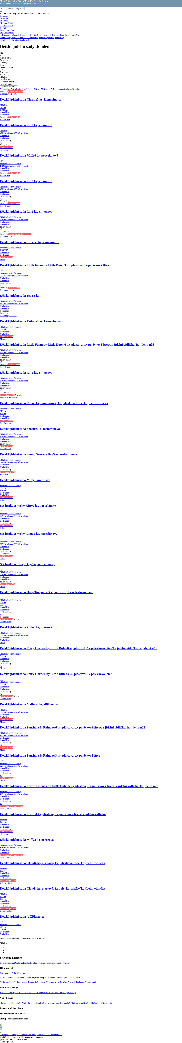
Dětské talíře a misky (35, 963)
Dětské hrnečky (63, 963)
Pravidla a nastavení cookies (50, 1034)
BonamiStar (107, 1003)
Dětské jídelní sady (56, 37)
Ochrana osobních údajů (27, 1034)
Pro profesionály (53, 1003)
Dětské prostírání (7, 963)
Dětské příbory (50, 963)
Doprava (15, 992)
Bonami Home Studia (51, 992)
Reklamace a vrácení (28, 992)
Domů (2, 37)
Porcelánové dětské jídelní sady (13, 973)
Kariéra (43, 1003)
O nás (16, 1003)
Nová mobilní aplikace (92, 1003)
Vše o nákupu (6, 992)
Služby (3, 1003)
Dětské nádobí (26, 37)
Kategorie (9, 37)
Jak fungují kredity (68, 992)
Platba (39, 992)
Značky (22, 1003)
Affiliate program (76, 1003)
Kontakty (10, 1003)
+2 (1, 143)
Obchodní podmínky (8, 1034)
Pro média (64, 1003)
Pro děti (17, 37)
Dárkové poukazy (32, 1003)
